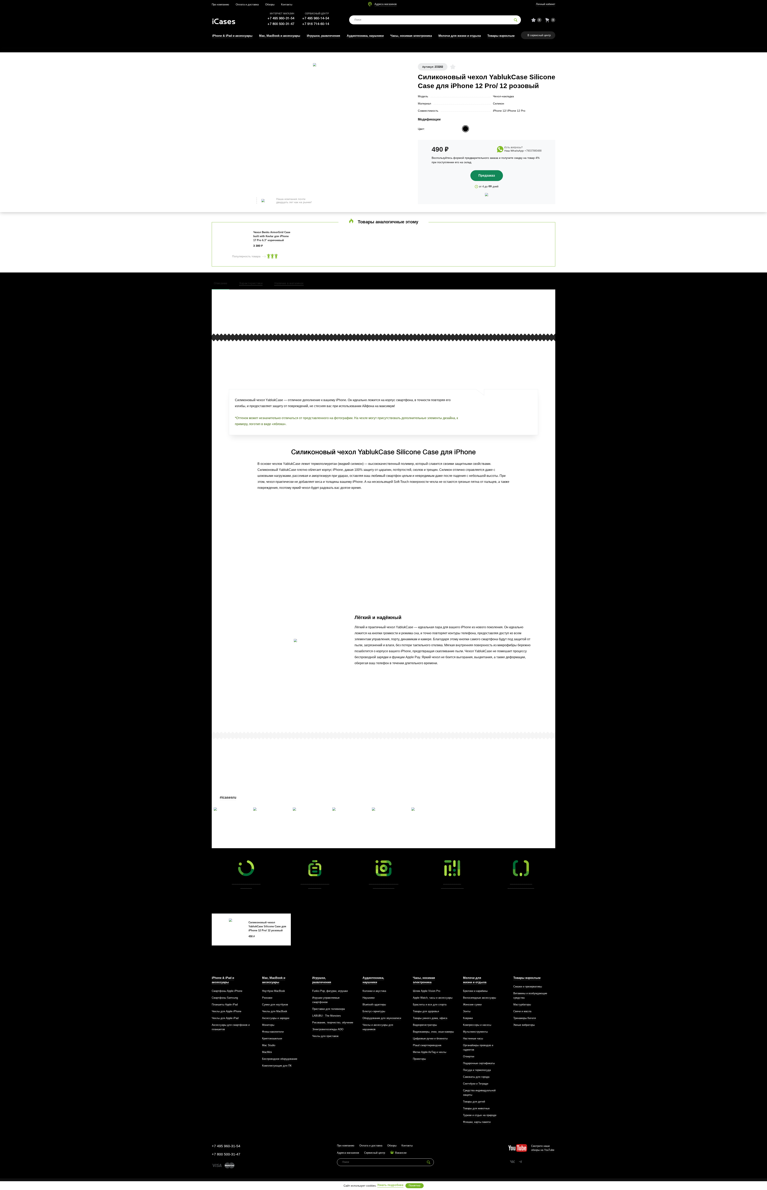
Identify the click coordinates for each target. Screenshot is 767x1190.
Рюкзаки (267, 997)
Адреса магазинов (386, 4)
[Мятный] (457, 129)
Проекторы (419, 1058)
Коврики (468, 1018)
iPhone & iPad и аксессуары (232, 35)
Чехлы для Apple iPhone (226, 1011)
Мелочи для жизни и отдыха (459, 35)
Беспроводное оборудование (279, 1058)
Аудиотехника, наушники (365, 35)
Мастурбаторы (522, 1004)
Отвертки (468, 1056)
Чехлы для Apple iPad (225, 1018)
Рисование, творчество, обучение (332, 1022)
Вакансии (400, 1152)
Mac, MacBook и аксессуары (279, 35)
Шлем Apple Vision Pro (426, 990)
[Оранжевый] (498, 129)
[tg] (520, 1161)
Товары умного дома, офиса (430, 1018)
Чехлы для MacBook (274, 1011)
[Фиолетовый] (441, 129)
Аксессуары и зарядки (275, 1018)
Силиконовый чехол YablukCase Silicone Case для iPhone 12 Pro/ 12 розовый (267, 926)
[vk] (512, 1161)
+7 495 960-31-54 (280, 18)
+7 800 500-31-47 (280, 24)
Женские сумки (472, 1004)
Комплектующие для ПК (277, 1065)
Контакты (286, 4)
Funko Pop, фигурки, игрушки (330, 990)
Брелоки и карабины (475, 990)
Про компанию (220, 4)
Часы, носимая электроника (411, 35)
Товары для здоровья (426, 1011)
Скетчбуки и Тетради (475, 1083)
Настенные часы (473, 1038)
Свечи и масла (522, 1011)
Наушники (369, 997)
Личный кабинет (545, 4)
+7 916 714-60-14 (315, 24)
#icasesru (228, 797)
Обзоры (269, 4)
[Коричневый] (474, 129)
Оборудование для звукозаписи (382, 1018)
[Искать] (515, 20)
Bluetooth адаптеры (374, 1004)
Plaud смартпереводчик (427, 1045)
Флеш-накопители (273, 1031)
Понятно (414, 1186)
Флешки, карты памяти (477, 1121)
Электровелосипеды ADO (327, 1029)
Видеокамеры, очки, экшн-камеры (433, 1031)
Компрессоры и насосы (477, 1024)
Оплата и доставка (247, 4)
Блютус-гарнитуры (374, 1011)
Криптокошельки (272, 1038)
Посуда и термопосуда (477, 1070)
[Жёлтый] (449, 129)
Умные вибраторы (524, 1024)
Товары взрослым (501, 35)
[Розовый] (465, 129)
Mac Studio (268, 1045)
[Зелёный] (482, 129)
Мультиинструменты (475, 1031)
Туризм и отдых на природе (479, 1115)
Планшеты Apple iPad (225, 1004)
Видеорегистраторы (425, 1024)
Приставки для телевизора (328, 1008)
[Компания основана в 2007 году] (227, 20)
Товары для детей (474, 1101)
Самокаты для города (476, 1076)
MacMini (267, 1052)
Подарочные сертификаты (479, 1063)
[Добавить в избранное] (452, 67)
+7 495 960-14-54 (315, 18)
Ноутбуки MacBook (273, 990)
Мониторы (268, 1024)
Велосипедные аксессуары (479, 997)
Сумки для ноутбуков (275, 1004)
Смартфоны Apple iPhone (227, 990)
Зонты (466, 1011)
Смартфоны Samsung (225, 997)
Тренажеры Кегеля (524, 1018)
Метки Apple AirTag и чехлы (429, 1052)
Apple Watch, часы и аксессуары (432, 997)
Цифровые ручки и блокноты (430, 1038)
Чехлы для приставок (325, 1036)
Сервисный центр (374, 1152)
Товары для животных (476, 1108)
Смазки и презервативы (527, 986)
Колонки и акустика (374, 990)
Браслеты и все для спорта (429, 1004)
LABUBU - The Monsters (326, 1015)
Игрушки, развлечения (323, 35)
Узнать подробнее (390, 1185)
